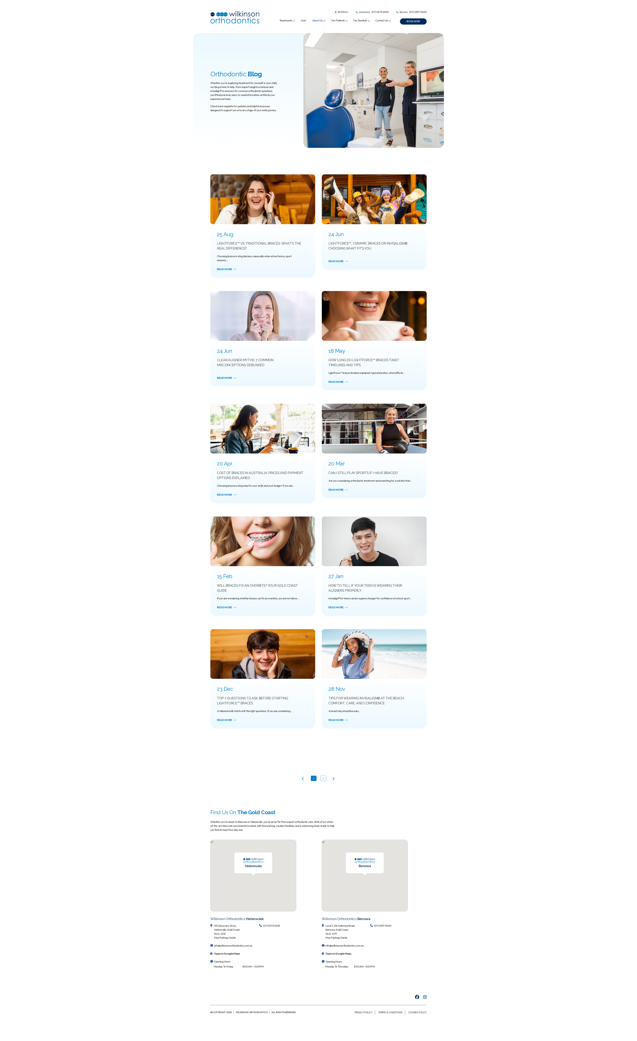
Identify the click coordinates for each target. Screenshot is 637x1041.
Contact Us (381, 20)
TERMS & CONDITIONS (390, 1012)
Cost (303, 20)
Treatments (285, 20)
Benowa (413, 12)
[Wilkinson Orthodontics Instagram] (425, 997)
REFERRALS (342, 12)
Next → (333, 779)
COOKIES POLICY (417, 1012)
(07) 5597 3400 (382, 925)
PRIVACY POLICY (363, 1012)
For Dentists (360, 20)
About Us (317, 20)
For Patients (338, 20)
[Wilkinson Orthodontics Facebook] (417, 997)
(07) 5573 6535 (271, 925)
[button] (413, 21)
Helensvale (374, 12)
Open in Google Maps (227, 953)
